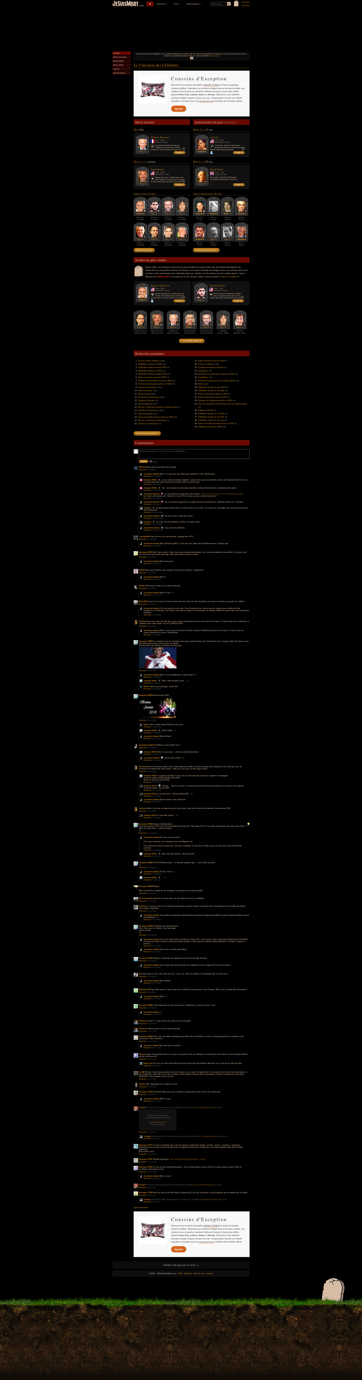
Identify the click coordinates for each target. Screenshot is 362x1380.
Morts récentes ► (144, 250)
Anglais (217, 174)
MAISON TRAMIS (211, 85)
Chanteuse (203, 371)
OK (191, 58)
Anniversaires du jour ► (206, 250)
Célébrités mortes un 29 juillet (211, 390)
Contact (209, 1273)
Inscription (246, 2)
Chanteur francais (146, 400)
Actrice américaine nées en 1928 (212, 394)
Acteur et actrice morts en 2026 (152, 377)
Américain (159, 174)
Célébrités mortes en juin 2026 (211, 387)
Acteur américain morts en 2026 (212, 397)
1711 (216, 172)
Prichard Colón (217, 285)
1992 (216, 289)
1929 (157, 140)
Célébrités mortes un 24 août (211, 417)
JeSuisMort (125, 4)
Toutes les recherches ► (147, 433)
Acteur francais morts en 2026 (211, 361)
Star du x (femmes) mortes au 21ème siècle (157, 407)
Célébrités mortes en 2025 (150, 371)
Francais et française (147, 387)
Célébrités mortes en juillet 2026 (152, 374)
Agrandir (178, 108)
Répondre (143, 470)
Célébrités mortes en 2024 (210, 427)
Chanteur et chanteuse (148, 410)
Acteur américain (145, 404)
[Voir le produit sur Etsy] (152, 89)
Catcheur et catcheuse (148, 423)
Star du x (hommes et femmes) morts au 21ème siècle (222, 404)
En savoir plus (214, 56)
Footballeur (203, 377)
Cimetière (161, 4)
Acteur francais (144, 394)
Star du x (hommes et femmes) (152, 420)
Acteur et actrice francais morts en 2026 (156, 417)
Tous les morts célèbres (148, 361)
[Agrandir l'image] (162, 79)
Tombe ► (179, 153)
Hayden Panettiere (160, 285)
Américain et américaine (149, 397)
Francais (158, 142)
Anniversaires (193, 4)
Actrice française (145, 414)
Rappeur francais (205, 410)
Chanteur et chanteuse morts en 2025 (215, 400)
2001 (222, 140)
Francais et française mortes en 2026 (154, 384)
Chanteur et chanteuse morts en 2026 (155, 380)
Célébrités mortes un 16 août (211, 413)
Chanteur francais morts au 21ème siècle (216, 380)
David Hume (216, 169)
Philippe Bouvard (160, 137)
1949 (157, 172)
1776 (222, 172)
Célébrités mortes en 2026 (150, 364)
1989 (157, 289)
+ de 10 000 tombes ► (191, 341)
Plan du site (199, 1273)
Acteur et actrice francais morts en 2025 (216, 423)
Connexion (245, 6)
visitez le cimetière (228, 276)
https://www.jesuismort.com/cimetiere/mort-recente (222, 494)
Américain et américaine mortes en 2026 (216, 374)
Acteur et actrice (145, 390)
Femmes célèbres (206, 364)
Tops (176, 4)
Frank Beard (157, 169)
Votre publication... (142, 1207)
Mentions (188, 1273)
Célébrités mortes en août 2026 (152, 367)
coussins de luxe (206, 101)
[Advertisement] (181, 29)
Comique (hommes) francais (210, 367)
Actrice (201, 384)
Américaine (219, 142)
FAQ (180, 1273)
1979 (216, 140)
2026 (162, 140)
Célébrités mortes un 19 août (211, 420)
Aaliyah (214, 137)
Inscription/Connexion (204, 1107)
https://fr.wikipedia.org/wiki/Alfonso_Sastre (187, 1159)
